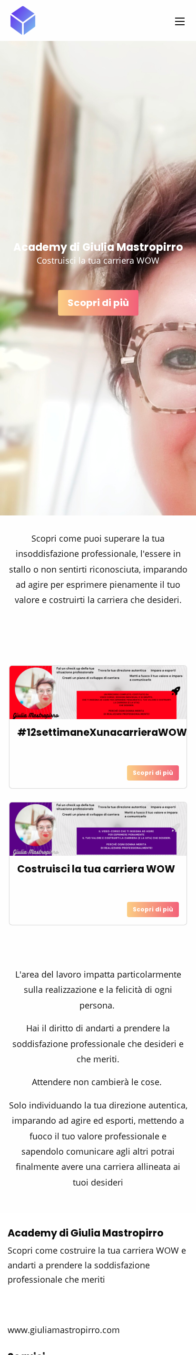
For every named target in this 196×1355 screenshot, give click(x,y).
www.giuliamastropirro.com (64, 1329)
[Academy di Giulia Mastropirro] (23, 20)
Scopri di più (98, 302)
